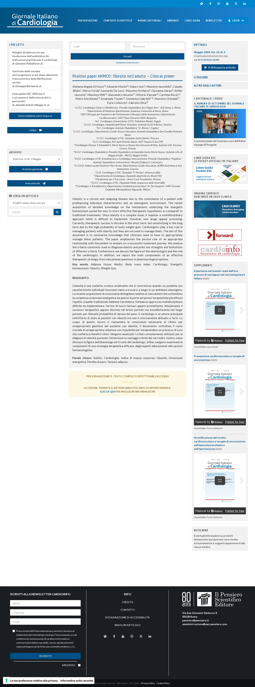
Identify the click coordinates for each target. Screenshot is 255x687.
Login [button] (235, 20)
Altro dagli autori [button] (208, 85)
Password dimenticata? (127, 63)
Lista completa (35, 115)
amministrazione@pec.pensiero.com (204, 624)
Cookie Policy (163, 683)
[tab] (220, 44)
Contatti (128, 609)
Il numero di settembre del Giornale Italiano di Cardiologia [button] (219, 105)
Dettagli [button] (200, 44)
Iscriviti (45, 656)
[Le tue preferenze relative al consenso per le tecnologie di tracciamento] (6, 680)
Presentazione (88, 20)
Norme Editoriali (150, 20)
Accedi (128, 56)
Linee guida (192, 20)
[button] (10, 196)
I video (33, 130)
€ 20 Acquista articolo (222, 67)
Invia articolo (33, 183)
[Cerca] (57, 212)
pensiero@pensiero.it (195, 620)
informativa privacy (43, 631)
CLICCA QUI (107, 391)
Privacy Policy (148, 683)
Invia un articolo (127, 625)
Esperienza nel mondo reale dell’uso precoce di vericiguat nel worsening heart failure (219, 274)
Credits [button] (127, 602)
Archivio (69, 665)
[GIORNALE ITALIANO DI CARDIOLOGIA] (35, 20)
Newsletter (214, 20)
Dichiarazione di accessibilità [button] (127, 617)
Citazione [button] (201, 77)
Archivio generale (32, 169)
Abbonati (173, 20)
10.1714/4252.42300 (208, 59)
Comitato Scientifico (117, 20)
